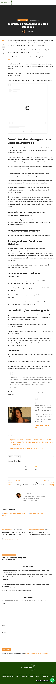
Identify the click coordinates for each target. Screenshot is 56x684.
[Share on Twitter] (3, 49)
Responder (5, 579)
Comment (4, 603)
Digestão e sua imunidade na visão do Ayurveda (39, 484)
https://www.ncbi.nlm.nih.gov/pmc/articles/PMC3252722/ (27, 448)
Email (4, 632)
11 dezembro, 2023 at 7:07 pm (9, 588)
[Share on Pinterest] (3, 53)
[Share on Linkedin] (3, 57)
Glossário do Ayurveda (27, 676)
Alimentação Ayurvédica (36, 529)
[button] (26, 468)
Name (4, 625)
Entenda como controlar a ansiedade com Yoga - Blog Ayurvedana (25, 570)
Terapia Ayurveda (22, 20)
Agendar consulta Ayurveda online (26, 674)
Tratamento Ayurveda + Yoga (45, 674)
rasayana (34, 148)
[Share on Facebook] (3, 44)
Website (4, 640)
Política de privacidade (48, 676)
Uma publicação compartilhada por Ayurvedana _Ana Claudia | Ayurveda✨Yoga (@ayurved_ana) (31, 131)
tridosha (17, 456)
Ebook (37, 676)
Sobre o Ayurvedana (8, 674)
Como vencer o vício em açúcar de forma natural (14, 559)
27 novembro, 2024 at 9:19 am (9, 572)
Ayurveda (17, 148)
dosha (9, 59)
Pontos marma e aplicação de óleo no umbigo (22, 484)
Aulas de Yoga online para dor (10, 676)
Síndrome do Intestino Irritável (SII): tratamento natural (13, 533)
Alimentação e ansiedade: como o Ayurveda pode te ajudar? (41, 533)
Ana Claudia (31, 31)
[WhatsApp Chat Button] (52, 680)
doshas (10, 456)
